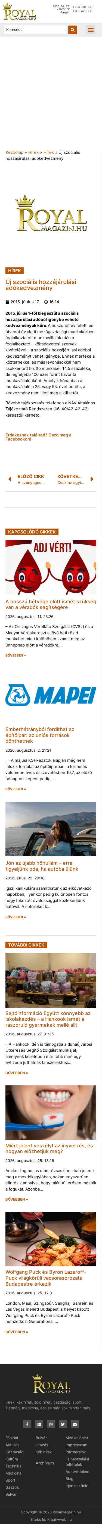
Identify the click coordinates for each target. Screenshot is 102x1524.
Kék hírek (44, 1452)
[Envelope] (75, 1424)
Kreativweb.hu (59, 1519)
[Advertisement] (51, 96)
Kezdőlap (14, 152)
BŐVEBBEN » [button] (15, 655)
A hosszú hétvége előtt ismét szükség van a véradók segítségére (50, 604)
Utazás (42, 1444)
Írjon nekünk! (77, 1485)
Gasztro (12, 1487)
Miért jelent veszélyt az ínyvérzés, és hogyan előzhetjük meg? (49, 1148)
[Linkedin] (39, 1424)
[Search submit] (72, 30)
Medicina (13, 1473)
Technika (13, 1466)
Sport (10, 1480)
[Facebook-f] (27, 1424)
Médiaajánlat (77, 1437)
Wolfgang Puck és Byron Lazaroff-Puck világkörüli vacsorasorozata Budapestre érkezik (45, 1277)
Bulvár (11, 1494)
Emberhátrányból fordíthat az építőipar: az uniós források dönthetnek (39, 735)
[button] (90, 29)
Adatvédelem (77, 1471)
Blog (69, 1478)
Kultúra (11, 1459)
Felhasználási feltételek (77, 1462)
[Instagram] (51, 1424)
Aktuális (12, 1444)
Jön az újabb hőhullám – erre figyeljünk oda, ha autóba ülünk (41, 866)
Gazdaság (14, 1452)
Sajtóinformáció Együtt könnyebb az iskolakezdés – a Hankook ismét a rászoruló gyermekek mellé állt (48, 1019)
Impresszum (76, 1444)
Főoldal (11, 1437)
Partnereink (76, 1452)
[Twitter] (63, 1424)
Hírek (33, 152)
